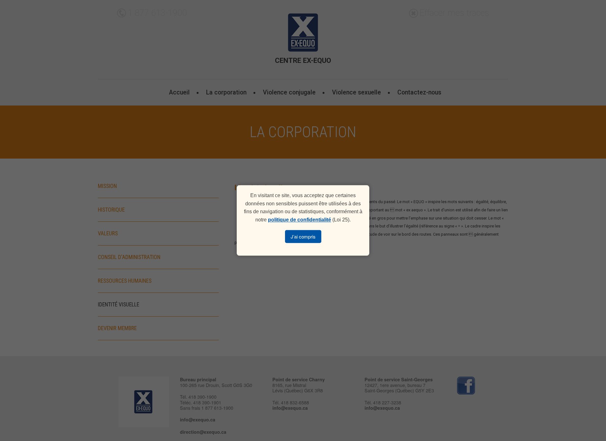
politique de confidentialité (299, 219)
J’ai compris (303, 236)
